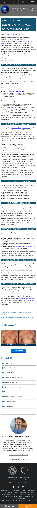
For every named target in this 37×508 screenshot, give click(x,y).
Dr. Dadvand (11, 34)
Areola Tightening (9, 363)
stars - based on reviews (21, 483)
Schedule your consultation (26, 298)
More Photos (18, 351)
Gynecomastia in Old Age (11, 382)
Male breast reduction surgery (23, 246)
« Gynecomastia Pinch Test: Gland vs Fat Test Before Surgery (16, 314)
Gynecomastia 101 (9, 372)
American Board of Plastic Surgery (12, 478)
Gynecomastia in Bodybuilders (13, 377)
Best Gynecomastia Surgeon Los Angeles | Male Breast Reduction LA (5, 9)
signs (11, 187)
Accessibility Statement (18, 498)
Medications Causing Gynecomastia (14, 392)
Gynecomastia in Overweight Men (14, 387)
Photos (23, 490)
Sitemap (30, 492)
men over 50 (13, 107)
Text (27, 506)
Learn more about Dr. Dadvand (18, 455)
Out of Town (8, 492)
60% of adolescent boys (17, 91)
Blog (16, 492)
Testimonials (31, 490)
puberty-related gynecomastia (21, 128)
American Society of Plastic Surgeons (24, 478)
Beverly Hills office (28, 300)
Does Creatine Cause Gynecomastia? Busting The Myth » (17, 317)
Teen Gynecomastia (10, 401)
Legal (20, 496)
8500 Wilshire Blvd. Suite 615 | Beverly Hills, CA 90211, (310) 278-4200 (18, 501)
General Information (10, 368)
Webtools (14, 496)
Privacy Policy (27, 496)
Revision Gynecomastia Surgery (13, 396)
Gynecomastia (15, 490)
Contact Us (22, 492)
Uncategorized (8, 406)
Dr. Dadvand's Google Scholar (18, 459)
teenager (14, 264)
